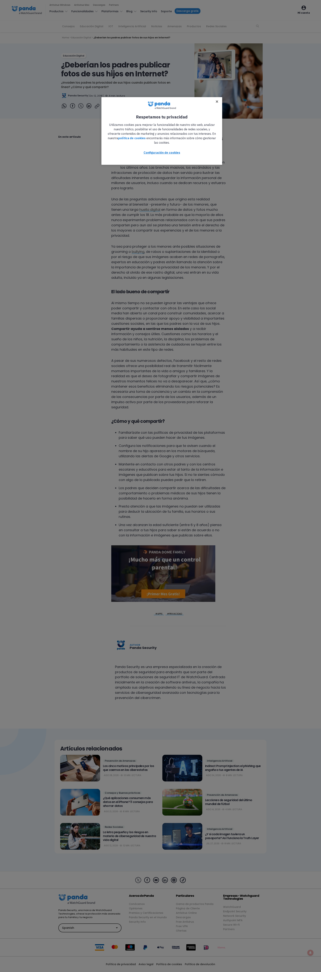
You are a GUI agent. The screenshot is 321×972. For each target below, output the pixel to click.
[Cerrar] (217, 101)
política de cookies (132, 138)
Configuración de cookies (162, 152)
